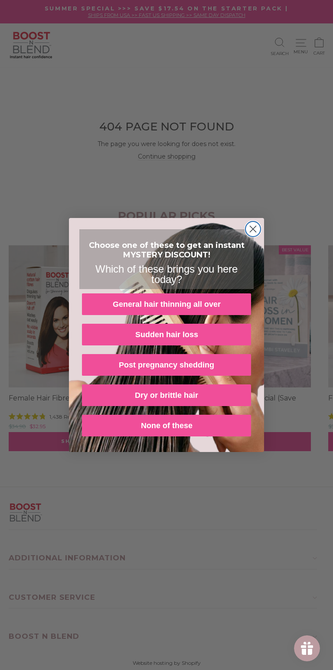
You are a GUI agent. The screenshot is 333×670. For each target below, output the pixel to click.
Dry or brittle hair (166, 395)
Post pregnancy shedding (166, 365)
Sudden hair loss (166, 334)
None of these (167, 425)
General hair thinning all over (167, 304)
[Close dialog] (253, 229)
